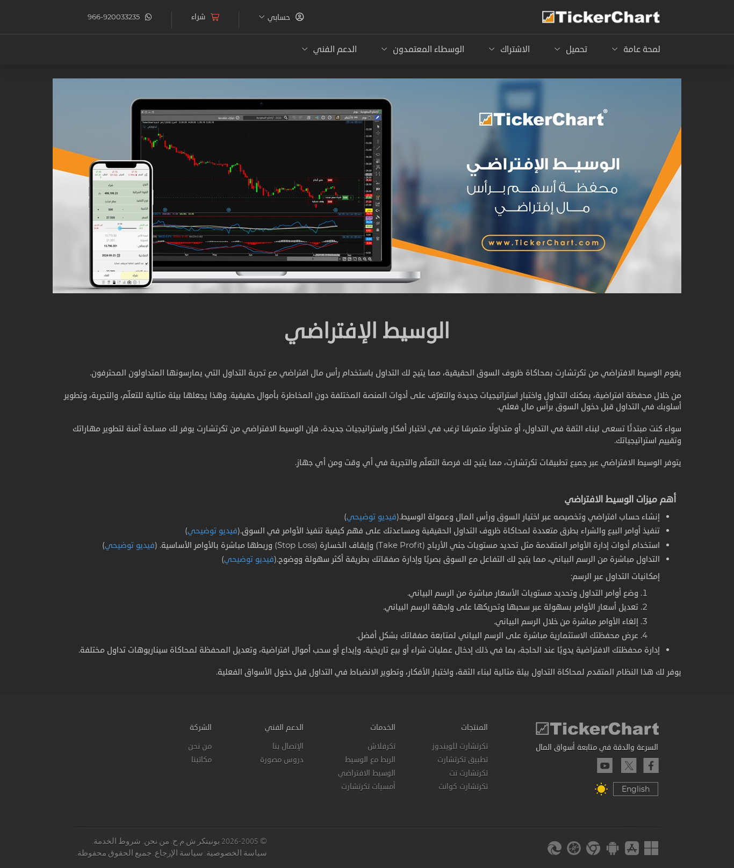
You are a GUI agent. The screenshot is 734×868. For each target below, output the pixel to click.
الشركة (200, 727)
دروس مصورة (282, 759)
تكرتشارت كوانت (462, 786)
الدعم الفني (284, 727)
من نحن (199, 746)
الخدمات (382, 727)
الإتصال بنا (288, 746)
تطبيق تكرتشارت (462, 759)
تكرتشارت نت (468, 773)
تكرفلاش (381, 746)
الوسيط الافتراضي (366, 773)
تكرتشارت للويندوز (459, 746)
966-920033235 (114, 16)
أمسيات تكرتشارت (368, 786)
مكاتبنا (201, 759)
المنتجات (474, 727)
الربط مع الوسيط (370, 759)
